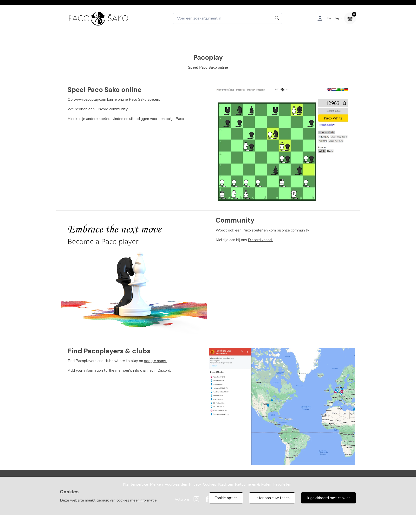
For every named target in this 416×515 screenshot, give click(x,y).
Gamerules (217, 37)
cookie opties (226, 498)
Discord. (164, 370)
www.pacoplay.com (90, 99)
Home (149, 37)
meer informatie (143, 500)
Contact (265, 37)
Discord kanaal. (260, 240)
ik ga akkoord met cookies (328, 498)
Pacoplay (242, 37)
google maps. (155, 360)
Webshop (171, 37)
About (193, 37)
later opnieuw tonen (272, 498)
